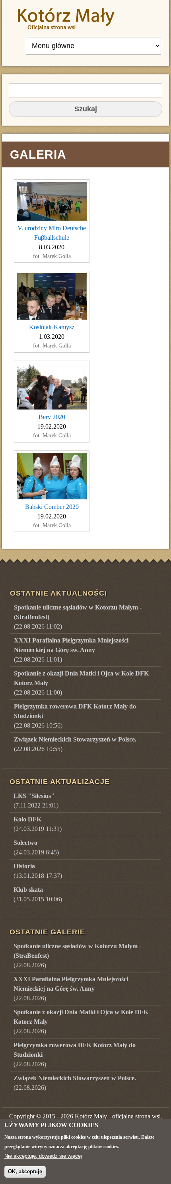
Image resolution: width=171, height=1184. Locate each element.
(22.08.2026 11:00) (81, 683)
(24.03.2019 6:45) (36, 847)
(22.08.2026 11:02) (78, 617)
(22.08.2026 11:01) (71, 650)
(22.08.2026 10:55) (75, 744)
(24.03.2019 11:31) (38, 824)
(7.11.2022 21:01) (36, 800)
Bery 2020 (52, 416)
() (77, 956)
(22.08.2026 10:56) (75, 716)
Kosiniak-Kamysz (51, 327)
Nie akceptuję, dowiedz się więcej (43, 1156)
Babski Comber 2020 (52, 506)
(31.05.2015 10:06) (38, 894)
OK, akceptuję (25, 1171)
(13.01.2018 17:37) (38, 871)
